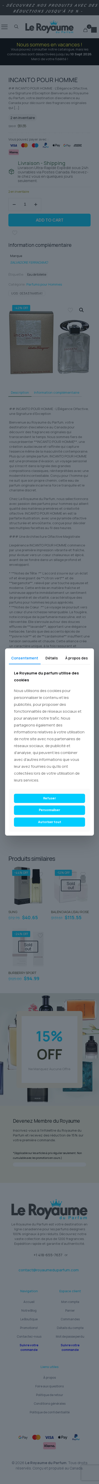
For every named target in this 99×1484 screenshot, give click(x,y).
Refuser (49, 798)
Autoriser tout (49, 822)
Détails (51, 658)
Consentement (24, 658)
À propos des (76, 658)
